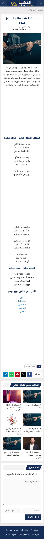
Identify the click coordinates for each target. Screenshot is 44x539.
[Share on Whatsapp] (11, 374)
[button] (3, 3)
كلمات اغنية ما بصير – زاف (32, 406)
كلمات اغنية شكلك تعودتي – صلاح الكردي (33, 455)
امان (22, 311)
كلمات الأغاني (31, 10)
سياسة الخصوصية (21, 530)
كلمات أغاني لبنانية (30, 366)
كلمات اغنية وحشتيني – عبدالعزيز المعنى (12, 454)
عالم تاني (22, 304)
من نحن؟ (34, 530)
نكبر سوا (22, 308)
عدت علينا (22, 301)
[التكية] (22, 3)
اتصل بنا (9, 530)
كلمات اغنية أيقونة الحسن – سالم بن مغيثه (13, 407)
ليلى (22, 297)
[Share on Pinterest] (17, 374)
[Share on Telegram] (5, 374)
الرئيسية (40, 10)
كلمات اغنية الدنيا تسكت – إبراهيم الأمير (32, 430)
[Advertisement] (22, 112)
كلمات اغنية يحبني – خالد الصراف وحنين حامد (13, 431)
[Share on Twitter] (23, 374)
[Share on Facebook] (29, 374)
